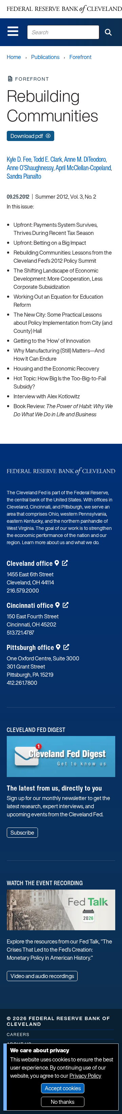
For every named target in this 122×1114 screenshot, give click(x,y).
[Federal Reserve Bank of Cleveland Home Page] (64, 9)
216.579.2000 (23, 590)
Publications (45, 57)
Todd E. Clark (47, 159)
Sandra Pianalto (24, 176)
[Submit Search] (108, 32)
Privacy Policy (85, 1076)
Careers (18, 1034)
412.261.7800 (22, 683)
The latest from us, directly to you (54, 788)
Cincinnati (30, 605)
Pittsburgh (30, 647)
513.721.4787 (20, 633)
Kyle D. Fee (19, 159)
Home (14, 57)
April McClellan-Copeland (83, 168)
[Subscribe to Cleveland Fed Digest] (61, 759)
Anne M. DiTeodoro (85, 159)
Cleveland (30, 563)
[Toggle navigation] (13, 31)
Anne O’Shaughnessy (30, 168)
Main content (32, 3)
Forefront (80, 57)
